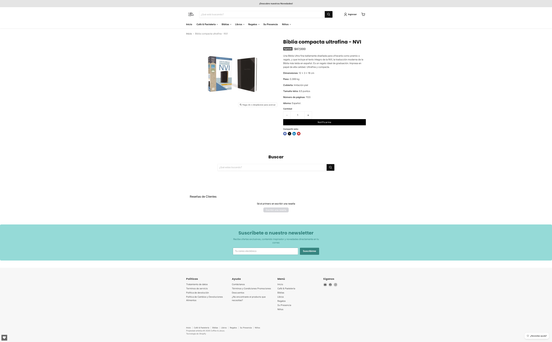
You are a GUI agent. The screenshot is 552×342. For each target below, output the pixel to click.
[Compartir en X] (289, 133)
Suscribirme (309, 251)
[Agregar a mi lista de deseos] (317, 116)
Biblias (226, 24)
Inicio (189, 24)
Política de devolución (197, 292)
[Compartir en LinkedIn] (294, 133)
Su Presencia (270, 24)
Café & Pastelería (206, 24)
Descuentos (238, 292)
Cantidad (287, 109)
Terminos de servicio (197, 288)
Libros (239, 24)
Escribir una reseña (276, 210)
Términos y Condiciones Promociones (251, 288)
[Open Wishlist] (4, 338)
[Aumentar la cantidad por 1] (308, 115)
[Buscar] (328, 14)
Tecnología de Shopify (196, 334)
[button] (351, 14)
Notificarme (324, 122)
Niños (285, 24)
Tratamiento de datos (197, 284)
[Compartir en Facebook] (285, 133)
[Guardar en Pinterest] (298, 133)
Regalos (253, 24)
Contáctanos (238, 284)
